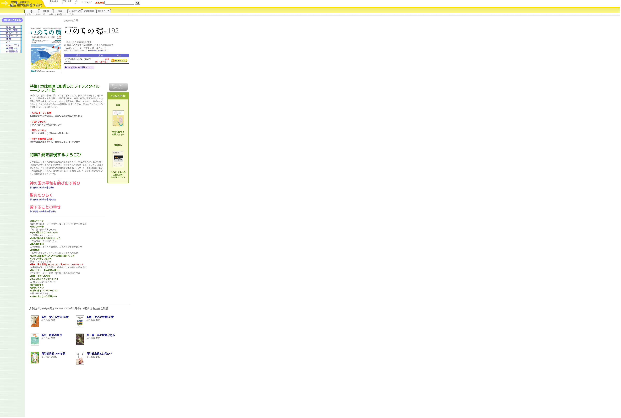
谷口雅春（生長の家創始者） (43, 199)
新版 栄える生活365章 (55, 317)
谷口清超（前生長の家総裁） (43, 211)
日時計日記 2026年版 (53, 353)
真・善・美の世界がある (101, 335)
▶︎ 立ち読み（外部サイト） (79, 67)
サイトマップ (87, 2)
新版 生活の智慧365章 (100, 317)
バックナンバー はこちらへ (118, 86)
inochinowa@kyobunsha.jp (96, 50)
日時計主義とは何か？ (99, 353)
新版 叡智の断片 (51, 335)
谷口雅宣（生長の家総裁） (42, 187)
